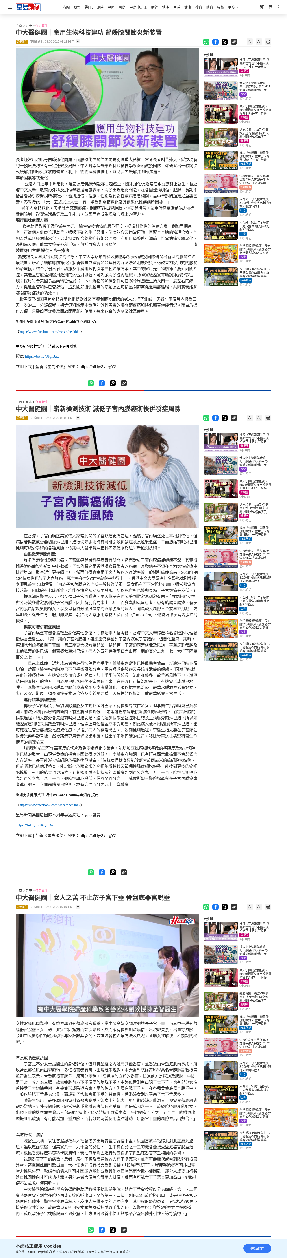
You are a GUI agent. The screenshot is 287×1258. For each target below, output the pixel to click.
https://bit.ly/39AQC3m (35, 825)
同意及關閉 (256, 1248)
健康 (29, 25)
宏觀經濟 (245, 187)
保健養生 (41, 25)
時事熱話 (245, 164)
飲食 (243, 257)
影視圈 (244, 71)
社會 (243, 210)
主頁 (19, 25)
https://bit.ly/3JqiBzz (42, 356)
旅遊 (243, 94)
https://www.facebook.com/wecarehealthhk (49, 332)
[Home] (28, 7)
